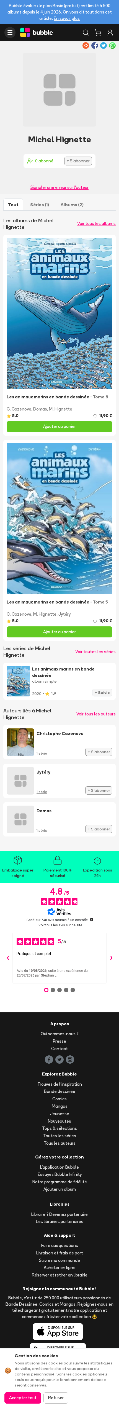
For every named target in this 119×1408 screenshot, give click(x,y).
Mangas (60, 1106)
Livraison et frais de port (59, 1253)
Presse (59, 1041)
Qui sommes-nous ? (60, 1033)
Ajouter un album (59, 1189)
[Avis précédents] (8, 958)
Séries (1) (39, 204)
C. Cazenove (19, 409)
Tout (13, 204)
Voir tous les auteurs (96, 714)
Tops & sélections (59, 1128)
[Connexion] (110, 32)
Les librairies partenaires (59, 1221)
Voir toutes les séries (95, 651)
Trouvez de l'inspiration (59, 1084)
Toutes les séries (59, 1135)
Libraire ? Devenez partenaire (59, 1214)
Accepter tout (23, 1397)
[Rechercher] (85, 32)
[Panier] (98, 32)
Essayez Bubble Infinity (60, 1174)
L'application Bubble (59, 1167)
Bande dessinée (59, 1091)
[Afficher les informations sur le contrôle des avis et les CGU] (91, 919)
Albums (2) (72, 204)
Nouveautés (59, 1121)
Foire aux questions (59, 1245)
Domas (40, 409)
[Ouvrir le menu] (9, 32)
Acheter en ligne (60, 1267)
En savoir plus (67, 18)
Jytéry (64, 614)
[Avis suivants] (111, 958)
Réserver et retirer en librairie (59, 1275)
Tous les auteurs (60, 1143)
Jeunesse (59, 1113)
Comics (59, 1098)
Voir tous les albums (96, 223)
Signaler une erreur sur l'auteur (59, 187)
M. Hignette (60, 409)
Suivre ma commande (59, 1260)
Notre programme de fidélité (59, 1181)
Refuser (56, 1397)
